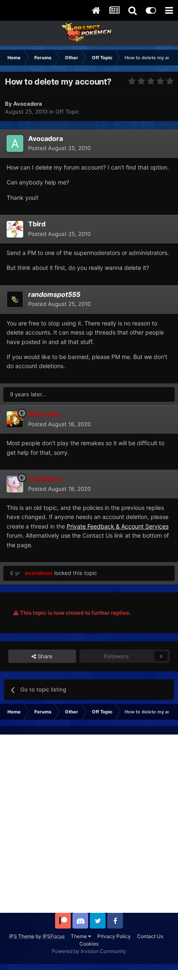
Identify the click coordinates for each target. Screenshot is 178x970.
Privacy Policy (114, 936)
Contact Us (150, 936)
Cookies (89, 944)
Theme (79, 936)
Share (44, 656)
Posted (59, 148)
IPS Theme (21, 936)
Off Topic (67, 111)
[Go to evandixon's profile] (15, 484)
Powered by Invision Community (89, 951)
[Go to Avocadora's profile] (15, 143)
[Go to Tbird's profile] (15, 229)
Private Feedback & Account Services (117, 526)
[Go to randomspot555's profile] (15, 299)
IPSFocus (54, 936)
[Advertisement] (89, 824)
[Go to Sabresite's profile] (15, 419)
